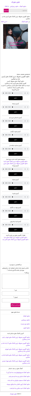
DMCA (7, 6)
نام (15, 290)
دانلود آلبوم (27, 328)
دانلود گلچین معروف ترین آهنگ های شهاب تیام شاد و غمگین (16, 338)
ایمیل (15, 297)
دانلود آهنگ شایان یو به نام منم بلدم (19, 376)
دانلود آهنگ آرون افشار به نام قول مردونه (18, 384)
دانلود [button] (15, 98)
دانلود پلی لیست (25, 324)
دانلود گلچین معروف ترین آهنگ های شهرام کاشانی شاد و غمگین (17, 350)
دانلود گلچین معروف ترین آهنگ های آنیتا (15, 161)
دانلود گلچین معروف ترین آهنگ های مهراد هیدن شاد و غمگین (16, 362)
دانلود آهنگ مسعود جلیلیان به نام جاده (19, 380)
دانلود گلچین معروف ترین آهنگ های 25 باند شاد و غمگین (15, 344)
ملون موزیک (15, 2)
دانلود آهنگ (22, 6)
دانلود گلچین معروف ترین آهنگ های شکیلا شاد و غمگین (16, 356)
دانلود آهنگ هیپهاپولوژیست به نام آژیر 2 (18, 372)
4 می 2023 (4, 22)
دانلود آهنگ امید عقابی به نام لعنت (20, 388)
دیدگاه (26, 273)
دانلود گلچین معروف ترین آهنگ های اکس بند (15, 239)
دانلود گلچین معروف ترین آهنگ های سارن (15, 163)
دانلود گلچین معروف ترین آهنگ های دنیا (15, 237)
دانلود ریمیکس (14, 6)
